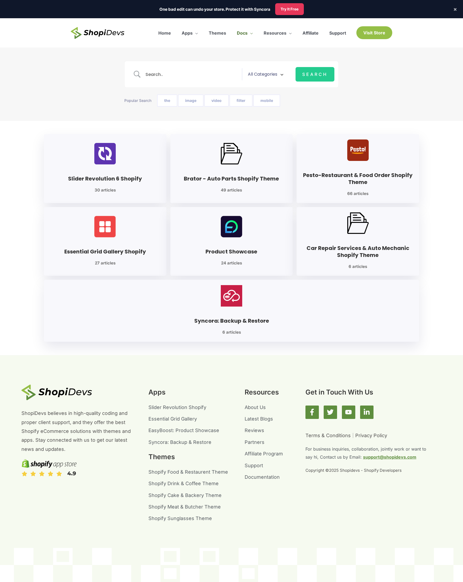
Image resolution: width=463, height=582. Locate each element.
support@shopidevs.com (389, 457)
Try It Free (289, 9)
